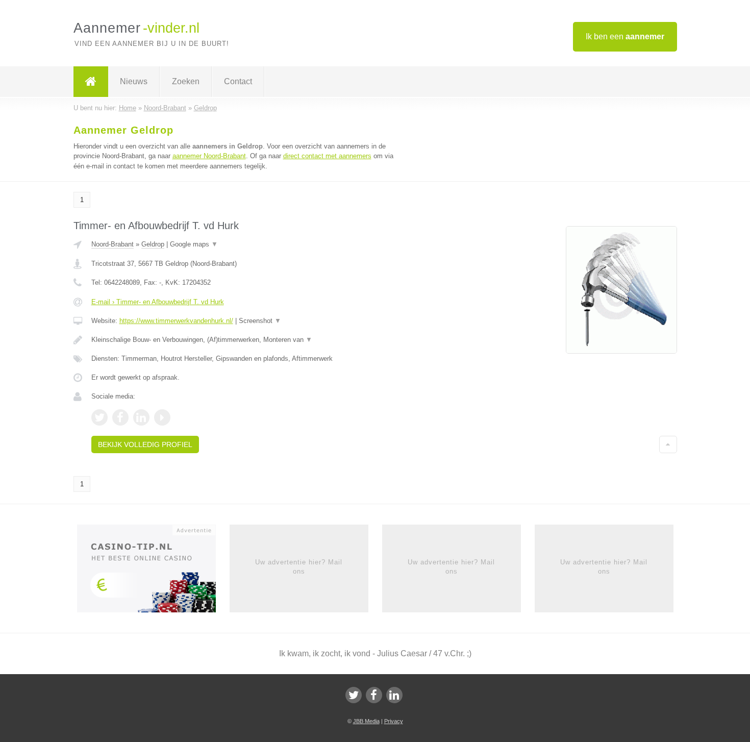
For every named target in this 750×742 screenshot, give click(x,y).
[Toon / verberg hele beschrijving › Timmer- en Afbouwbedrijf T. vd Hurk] (248, 340)
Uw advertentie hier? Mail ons (298, 566)
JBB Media (366, 721)
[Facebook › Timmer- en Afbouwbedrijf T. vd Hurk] (120, 417)
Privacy (393, 721)
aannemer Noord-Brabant (209, 156)
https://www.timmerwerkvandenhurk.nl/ (176, 321)
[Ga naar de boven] (668, 444)
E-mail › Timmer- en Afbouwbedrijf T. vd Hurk (157, 302)
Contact (238, 81)
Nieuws (133, 81)
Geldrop (152, 244)
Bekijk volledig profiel (145, 444)
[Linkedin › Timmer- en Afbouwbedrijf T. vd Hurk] (141, 417)
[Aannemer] (90, 81)
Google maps (194, 244)
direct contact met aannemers (327, 156)
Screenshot (260, 321)
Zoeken (185, 81)
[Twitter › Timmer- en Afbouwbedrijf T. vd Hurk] (99, 417)
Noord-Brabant (112, 244)
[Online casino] (153, 571)
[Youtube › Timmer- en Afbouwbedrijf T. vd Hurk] (162, 417)
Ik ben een (625, 36)
